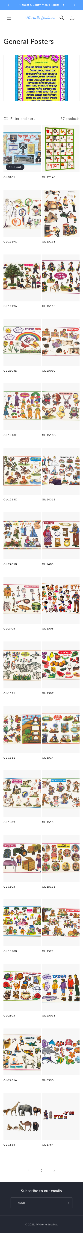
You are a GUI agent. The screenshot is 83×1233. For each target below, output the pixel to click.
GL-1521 (9, 693)
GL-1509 (9, 822)
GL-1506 (47, 628)
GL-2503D (10, 370)
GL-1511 (9, 757)
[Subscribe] (67, 1203)
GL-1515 (47, 822)
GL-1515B (49, 306)
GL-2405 (47, 564)
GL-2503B (49, 1015)
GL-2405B (10, 564)
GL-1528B (10, 951)
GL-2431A (10, 1080)
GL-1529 (47, 951)
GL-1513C (10, 499)
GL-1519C (10, 241)
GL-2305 (9, 1015)
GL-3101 (9, 177)
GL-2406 (9, 628)
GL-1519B (49, 241)
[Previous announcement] (8, 5)
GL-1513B (49, 886)
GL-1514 (47, 757)
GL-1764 (47, 1144)
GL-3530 (47, 1080)
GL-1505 (9, 886)
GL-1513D (49, 435)
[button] (9, 18)
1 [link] (29, 1171)
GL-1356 (9, 1144)
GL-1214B (49, 177)
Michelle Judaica (46, 1224)
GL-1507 (47, 693)
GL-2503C (49, 370)
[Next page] (54, 1171)
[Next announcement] (74, 5)
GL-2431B (49, 499)
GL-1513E (10, 435)
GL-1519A (10, 306)
